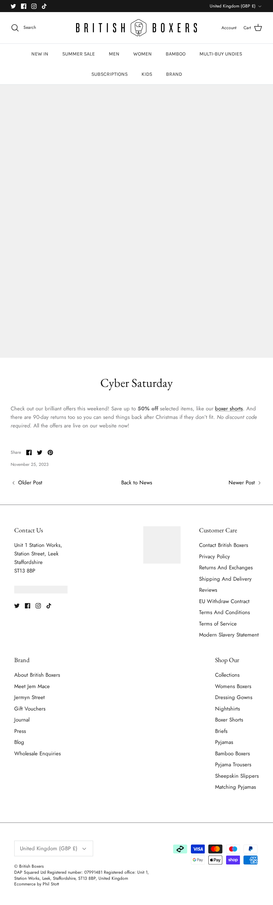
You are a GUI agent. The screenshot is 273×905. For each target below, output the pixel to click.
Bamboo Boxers (232, 753)
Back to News (136, 482)
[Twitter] (13, 6)
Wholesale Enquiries (37, 753)
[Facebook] (23, 6)
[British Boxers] (136, 27)
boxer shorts (229, 408)
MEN (114, 54)
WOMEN (142, 54)
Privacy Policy (214, 556)
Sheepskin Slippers (237, 776)
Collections (227, 675)
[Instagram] (34, 6)
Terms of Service (218, 624)
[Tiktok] (44, 6)
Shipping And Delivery (225, 579)
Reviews (208, 590)
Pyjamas (224, 742)
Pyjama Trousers (233, 764)
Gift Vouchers (30, 709)
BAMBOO (176, 54)
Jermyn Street (29, 697)
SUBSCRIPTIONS (109, 74)
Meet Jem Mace (32, 686)
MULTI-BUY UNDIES (220, 54)
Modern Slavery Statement (229, 635)
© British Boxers (29, 866)
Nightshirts (227, 709)
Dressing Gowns (233, 697)
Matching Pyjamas (235, 787)
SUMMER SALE (78, 54)
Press (20, 731)
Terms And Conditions (224, 612)
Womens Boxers (233, 686)
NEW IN (39, 54)
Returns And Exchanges (226, 567)
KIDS (146, 74)
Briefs (221, 731)
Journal (22, 720)
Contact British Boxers (223, 545)
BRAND (174, 74)
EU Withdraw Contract (224, 601)
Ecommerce (25, 884)
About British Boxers (37, 675)
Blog (19, 742)
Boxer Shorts (229, 720)
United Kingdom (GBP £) (233, 6)
